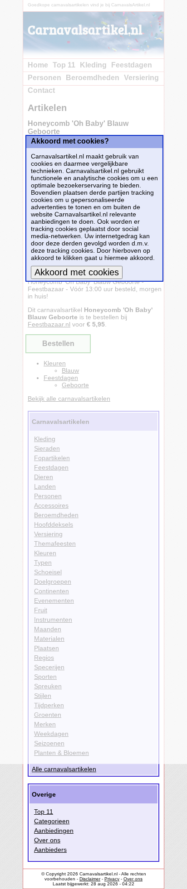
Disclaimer (89, 878)
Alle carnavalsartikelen (64, 769)
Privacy (111, 878)
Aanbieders (50, 849)
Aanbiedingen (54, 830)
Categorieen (51, 821)
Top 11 (43, 811)
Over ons (47, 840)
